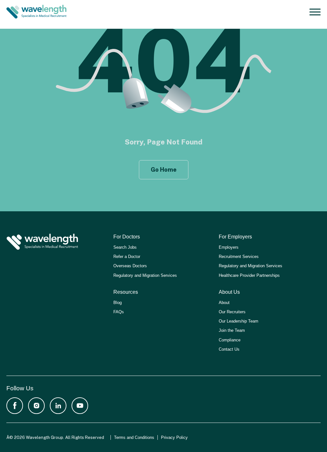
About (224, 302)
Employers (229, 247)
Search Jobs (125, 247)
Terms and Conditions (134, 437)
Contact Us (229, 349)
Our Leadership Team (238, 321)
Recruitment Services (239, 256)
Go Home (164, 169)
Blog (117, 302)
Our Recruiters (232, 312)
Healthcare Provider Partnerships (249, 275)
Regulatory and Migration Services (145, 275)
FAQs (118, 312)
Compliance (229, 340)
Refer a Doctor (126, 256)
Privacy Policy (174, 437)
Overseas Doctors (130, 266)
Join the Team (232, 330)
